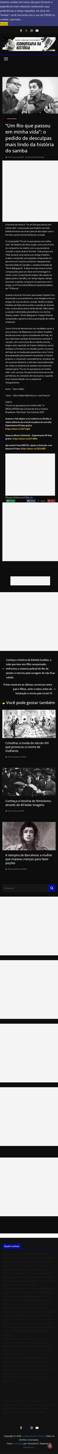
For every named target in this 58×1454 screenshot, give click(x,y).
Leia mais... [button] (16, 19)
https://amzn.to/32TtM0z (24, 439)
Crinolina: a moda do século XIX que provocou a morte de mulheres (27, 747)
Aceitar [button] (4, 23)
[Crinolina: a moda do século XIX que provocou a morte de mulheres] (29, 712)
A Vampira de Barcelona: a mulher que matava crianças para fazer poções (28, 859)
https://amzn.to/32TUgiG (17, 429)
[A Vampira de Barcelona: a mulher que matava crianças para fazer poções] (29, 824)
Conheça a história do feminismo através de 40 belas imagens (28, 803)
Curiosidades (12, 119)
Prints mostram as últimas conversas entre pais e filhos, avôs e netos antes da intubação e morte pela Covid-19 (27, 689)
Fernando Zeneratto (36, 157)
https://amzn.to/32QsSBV (33, 448)
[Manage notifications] (50, 1446)
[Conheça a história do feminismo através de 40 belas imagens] (29, 769)
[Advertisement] (29, 191)
